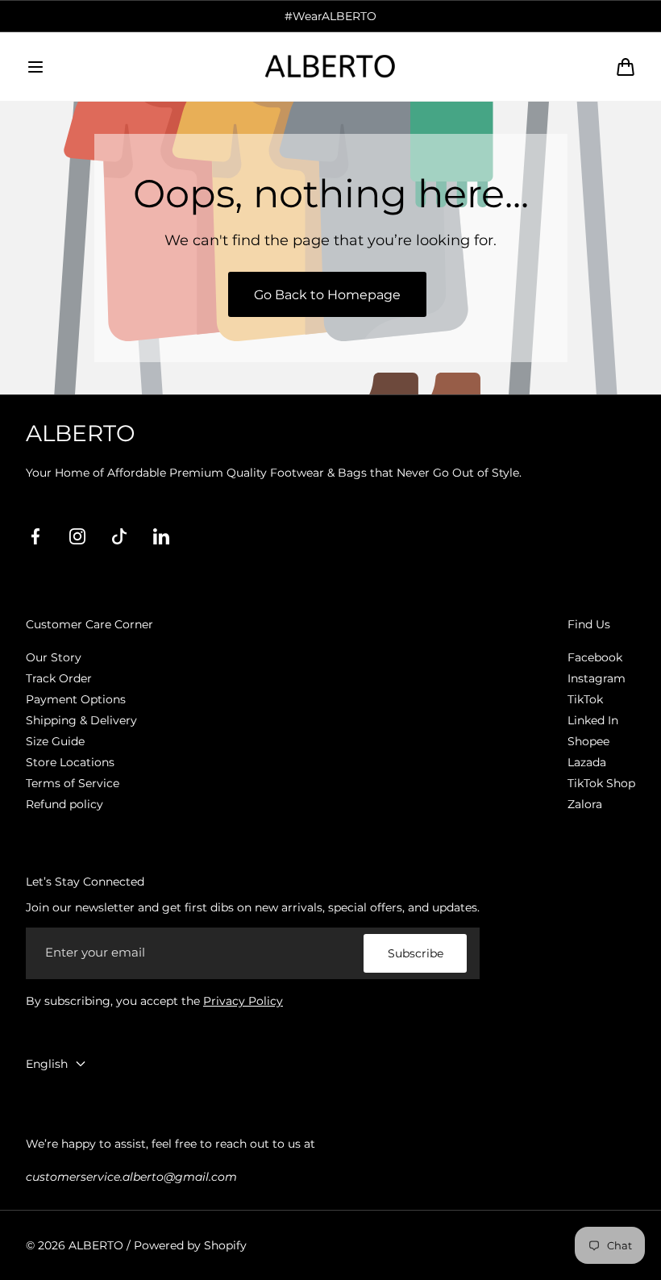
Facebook (594, 657)
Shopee (588, 741)
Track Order (59, 678)
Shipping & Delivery (81, 720)
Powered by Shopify (190, 1245)
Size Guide (55, 741)
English (47, 1064)
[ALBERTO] (330, 66)
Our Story (53, 657)
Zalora (584, 804)
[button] (35, 67)
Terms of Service (72, 783)
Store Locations (70, 762)
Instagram (596, 678)
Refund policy (64, 804)
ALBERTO (96, 1245)
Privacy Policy (243, 1001)
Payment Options (76, 699)
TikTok (585, 699)
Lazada (586, 762)
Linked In (592, 720)
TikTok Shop (601, 783)
